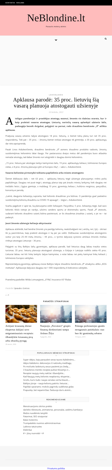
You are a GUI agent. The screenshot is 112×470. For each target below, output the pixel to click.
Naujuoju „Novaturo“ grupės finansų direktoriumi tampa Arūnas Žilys (55, 330)
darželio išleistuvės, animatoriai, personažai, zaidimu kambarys (53, 409)
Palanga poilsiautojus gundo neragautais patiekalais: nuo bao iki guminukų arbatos (90, 330)
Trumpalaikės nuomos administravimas (42, 423)
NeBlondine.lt (56, 18)
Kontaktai (10, 3)
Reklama (20, 3)
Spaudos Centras (22, 288)
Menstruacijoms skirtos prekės (37, 406)
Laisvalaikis (56, 95)
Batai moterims (30, 419)
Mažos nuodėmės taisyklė (35, 413)
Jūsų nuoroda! (33, 433)
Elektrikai (27, 429)
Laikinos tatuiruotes (32, 426)
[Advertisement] (56, 64)
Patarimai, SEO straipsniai (35, 416)
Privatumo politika (56, 468)
